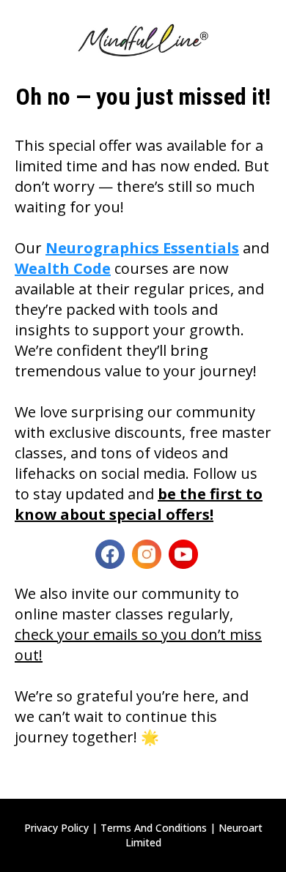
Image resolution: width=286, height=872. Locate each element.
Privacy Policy (56, 828)
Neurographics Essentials (142, 248)
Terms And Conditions (153, 828)
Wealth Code (63, 268)
